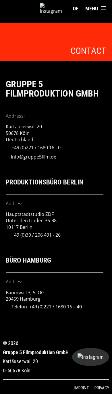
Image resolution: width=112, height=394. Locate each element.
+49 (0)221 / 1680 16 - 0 (36, 147)
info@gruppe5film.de (33, 157)
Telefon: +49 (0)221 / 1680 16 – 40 (46, 306)
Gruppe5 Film (23, 8)
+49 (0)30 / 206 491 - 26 (36, 235)
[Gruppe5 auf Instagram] (52, 8)
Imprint (81, 388)
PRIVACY (101, 388)
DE (75, 8)
